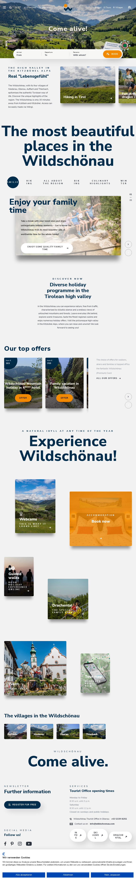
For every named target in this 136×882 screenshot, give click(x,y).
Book (114, 54)
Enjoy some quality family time (45, 248)
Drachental (118, 836)
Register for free (24, 805)
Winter (124, 182)
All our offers (106, 378)
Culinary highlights (100, 182)
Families (13, 182)
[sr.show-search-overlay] (10, 7)
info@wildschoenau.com (95, 824)
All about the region (53, 182)
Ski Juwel (95, 835)
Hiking (29, 182)
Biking (77, 182)
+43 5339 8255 (100, 819)
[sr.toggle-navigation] (4, 7)
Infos (76, 835)
